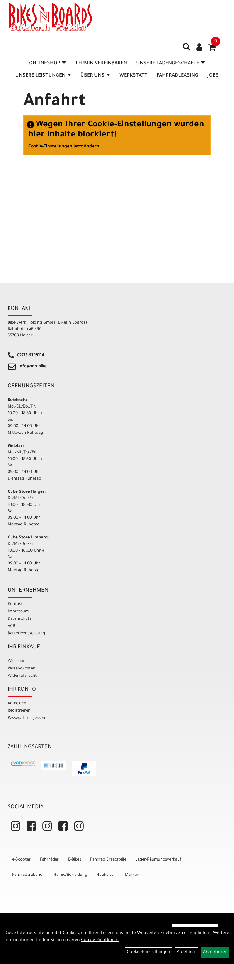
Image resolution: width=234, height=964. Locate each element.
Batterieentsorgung (26, 633)
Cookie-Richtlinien (100, 940)
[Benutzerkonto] (199, 48)
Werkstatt (133, 75)
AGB (11, 626)
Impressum (18, 611)
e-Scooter (21, 859)
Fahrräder (49, 859)
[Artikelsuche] (186, 49)
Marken (132, 875)
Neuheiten (106, 875)
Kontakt (15, 604)
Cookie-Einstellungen (148, 952)
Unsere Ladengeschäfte (167, 63)
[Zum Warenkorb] (212, 49)
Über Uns (92, 75)
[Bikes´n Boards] (50, 17)
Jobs (213, 75)
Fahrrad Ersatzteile (108, 859)
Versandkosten (21, 668)
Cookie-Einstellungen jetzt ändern (63, 146)
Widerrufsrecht (22, 676)
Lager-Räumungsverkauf (158, 859)
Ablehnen (187, 952)
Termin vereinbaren (101, 63)
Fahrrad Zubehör (28, 875)
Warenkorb (18, 661)
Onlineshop (44, 63)
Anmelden (17, 703)
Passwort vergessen (26, 718)
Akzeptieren (215, 952)
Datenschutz (19, 619)
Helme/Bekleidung (70, 875)
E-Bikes (74, 859)
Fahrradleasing (177, 75)
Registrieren (19, 711)
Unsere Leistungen (40, 75)
